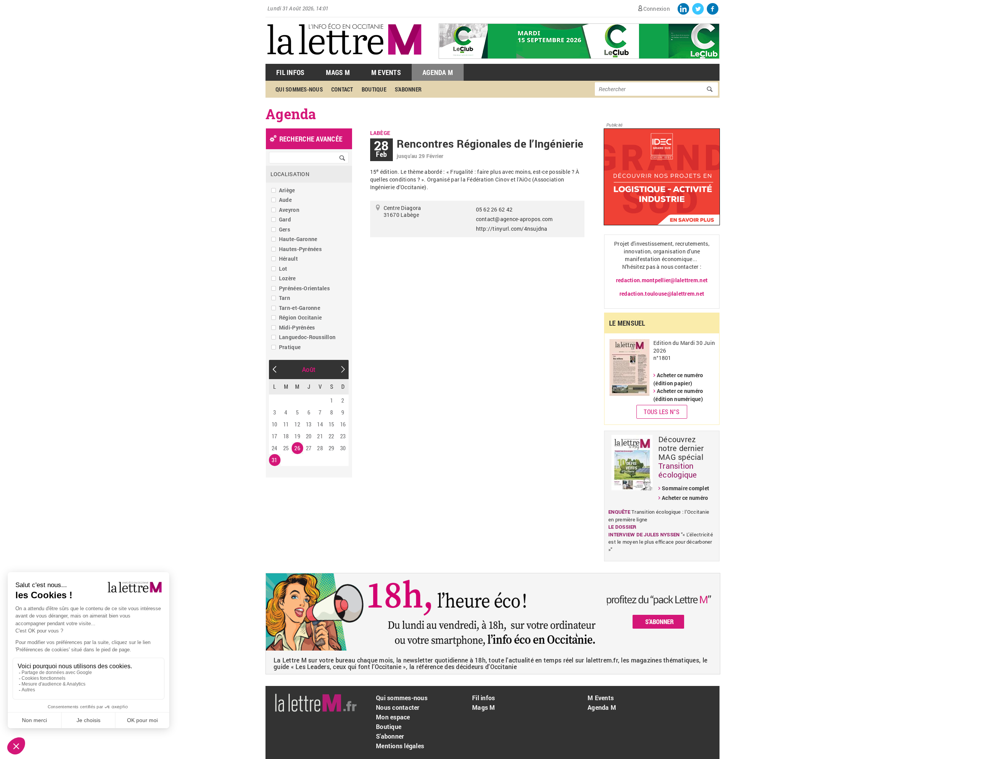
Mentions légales (400, 746)
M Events (386, 72)
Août (309, 369)
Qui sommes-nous (299, 89)
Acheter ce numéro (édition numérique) (678, 395)
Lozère (287, 278)
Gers (284, 229)
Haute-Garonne (298, 239)
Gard (285, 219)
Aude (285, 199)
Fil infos (483, 698)
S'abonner (408, 89)
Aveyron (289, 209)
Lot (283, 268)
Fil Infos (290, 72)
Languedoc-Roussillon (307, 337)
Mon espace (393, 717)
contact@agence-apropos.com (514, 219)
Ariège (287, 190)
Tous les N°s (661, 412)
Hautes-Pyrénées (300, 249)
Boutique (374, 89)
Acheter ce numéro (685, 497)
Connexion (656, 8)
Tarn (284, 297)
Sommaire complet (685, 488)
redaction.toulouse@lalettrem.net (661, 293)
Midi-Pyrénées (297, 327)
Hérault (288, 258)
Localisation (289, 174)
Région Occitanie (300, 317)
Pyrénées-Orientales (304, 288)
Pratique (290, 347)
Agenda (290, 114)
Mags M (338, 72)
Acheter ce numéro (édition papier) (678, 379)
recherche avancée (310, 138)
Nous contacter (398, 707)
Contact (342, 89)
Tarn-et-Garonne (299, 307)
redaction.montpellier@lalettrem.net (662, 280)
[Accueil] (344, 60)
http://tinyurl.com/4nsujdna (512, 228)
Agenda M (437, 72)
